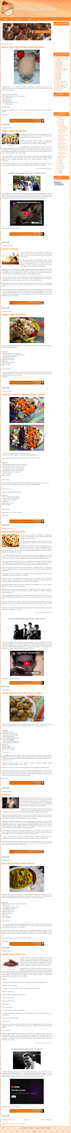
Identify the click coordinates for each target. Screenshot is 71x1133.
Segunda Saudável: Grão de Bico (14, 531)
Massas (58, 78)
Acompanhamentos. (61, 57)
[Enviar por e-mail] (2, 124)
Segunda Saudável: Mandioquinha (14, 130)
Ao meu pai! (6, 794)
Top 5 (57, 90)
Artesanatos (59, 61)
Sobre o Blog (17, 19)
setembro (60, 122)
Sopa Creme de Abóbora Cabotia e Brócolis (18, 863)
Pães (57, 79)
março (59, 165)
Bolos (57, 67)
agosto (60, 124)
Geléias (57, 76)
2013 (58, 170)
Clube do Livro (59, 68)
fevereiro (60, 167)
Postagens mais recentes (8, 1119)
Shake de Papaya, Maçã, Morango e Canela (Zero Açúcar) (23, 46)
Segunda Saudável (60, 85)
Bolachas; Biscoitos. (61, 65)
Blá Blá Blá (58, 64)
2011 (58, 173)
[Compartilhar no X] (6, 124)
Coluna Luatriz (59, 70)
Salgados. (58, 83)
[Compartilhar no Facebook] (8, 124)
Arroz (57, 60)
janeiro (60, 168)
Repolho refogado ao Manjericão (14, 314)
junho (59, 160)
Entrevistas (58, 73)
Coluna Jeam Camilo (61, 69)
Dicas (57, 72)
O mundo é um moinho (10, 248)
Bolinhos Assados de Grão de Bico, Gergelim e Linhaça (22, 692)
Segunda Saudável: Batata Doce (13, 954)
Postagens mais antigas (46, 1119)
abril (59, 163)
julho (59, 159)
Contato (30, 19)
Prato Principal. (59, 82)
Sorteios (58, 88)
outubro (60, 121)
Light (57, 77)
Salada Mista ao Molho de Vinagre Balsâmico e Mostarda (23, 394)
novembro (60, 119)
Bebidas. (58, 63)
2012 (58, 171)
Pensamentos (59, 81)
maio (59, 162)
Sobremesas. (59, 86)
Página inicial (27, 1119)
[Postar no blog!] (4, 124)
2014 (58, 117)
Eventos (58, 74)
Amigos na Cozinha (60, 59)
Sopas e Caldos (59, 87)
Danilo (38, 1131)
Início (5, 19)
